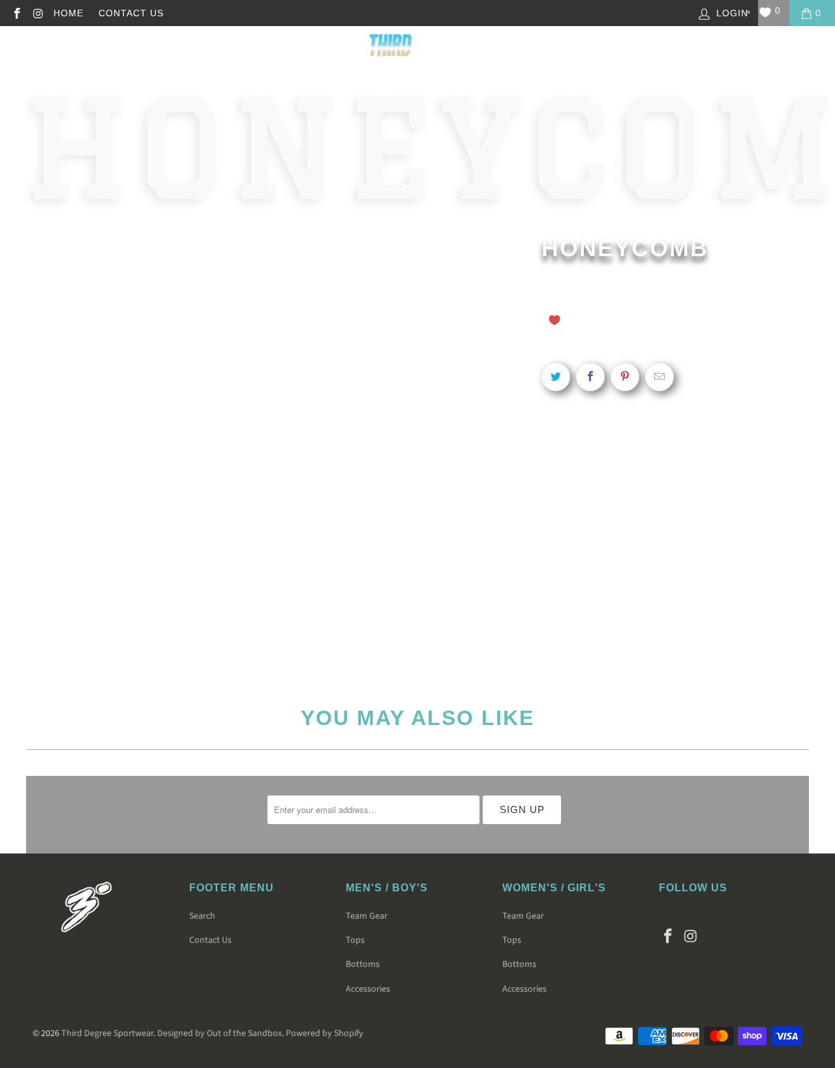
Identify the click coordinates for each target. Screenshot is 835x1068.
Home (68, 13)
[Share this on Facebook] (590, 377)
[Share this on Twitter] (555, 377)
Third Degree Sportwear (107, 1033)
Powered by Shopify (324, 1033)
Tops (355, 940)
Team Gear (588, 48)
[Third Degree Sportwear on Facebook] (16, 13)
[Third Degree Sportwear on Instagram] (37, 13)
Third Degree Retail (164, 48)
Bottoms (363, 964)
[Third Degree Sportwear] (416, 49)
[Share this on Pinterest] (625, 377)
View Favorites (731, 318)
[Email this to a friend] (659, 377)
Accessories (368, 989)
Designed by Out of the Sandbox (219, 1033)
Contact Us (131, 13)
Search (202, 916)
